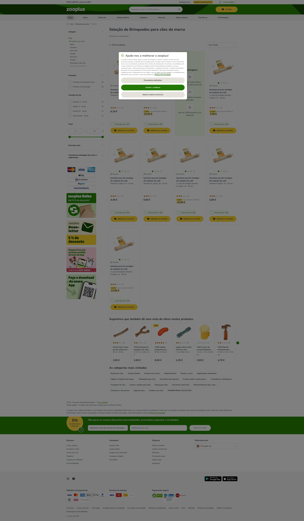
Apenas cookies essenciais (152, 94)
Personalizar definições (153, 80)
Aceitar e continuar (152, 87)
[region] (153, 75)
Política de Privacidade (162, 74)
